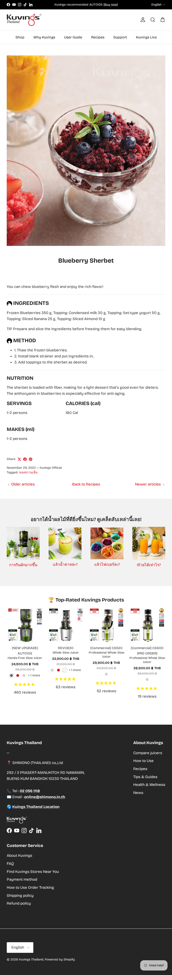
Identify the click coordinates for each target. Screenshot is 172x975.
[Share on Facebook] (25, 459)
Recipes (97, 37)
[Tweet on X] (19, 459)
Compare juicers (147, 753)
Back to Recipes (86, 484)
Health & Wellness (149, 784)
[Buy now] (110, 4)
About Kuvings (19, 855)
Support (120, 37)
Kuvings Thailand (31, 959)
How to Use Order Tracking (30, 887)
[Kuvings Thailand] (24, 20)
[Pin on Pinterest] (30, 459)
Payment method (22, 879)
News (138, 792)
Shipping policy (20, 895)
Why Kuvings (44, 37)
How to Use (143, 760)
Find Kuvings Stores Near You (33, 871)
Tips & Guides (145, 777)
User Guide (73, 37)
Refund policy (19, 903)
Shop (19, 37)
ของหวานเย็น (28, 472)
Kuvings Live (146, 37)
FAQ (10, 863)
